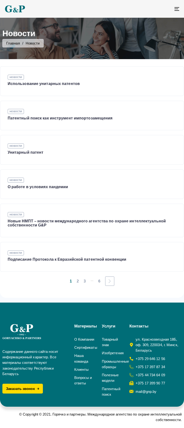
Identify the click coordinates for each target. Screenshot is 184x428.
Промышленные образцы (113, 364)
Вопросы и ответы (83, 380)
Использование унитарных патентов (44, 84)
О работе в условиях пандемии (38, 187)
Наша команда (81, 358)
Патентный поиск (111, 391)
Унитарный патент (26, 152)
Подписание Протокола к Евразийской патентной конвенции (67, 259)
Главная (13, 43)
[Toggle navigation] (150, 9)
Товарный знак (110, 342)
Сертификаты (85, 347)
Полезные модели (110, 378)
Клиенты (81, 369)
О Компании (84, 339)
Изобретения (113, 353)
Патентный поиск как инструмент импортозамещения (60, 118)
